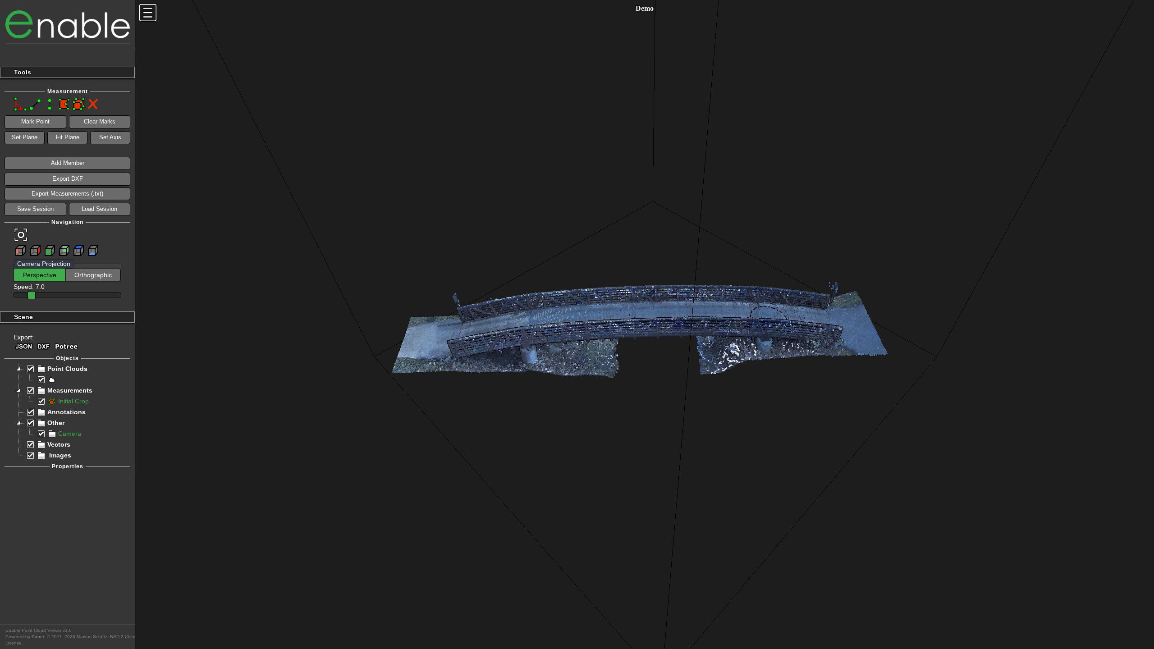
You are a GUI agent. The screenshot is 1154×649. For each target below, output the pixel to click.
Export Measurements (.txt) (67, 193)
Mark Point (35, 121)
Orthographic (93, 275)
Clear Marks (99, 121)
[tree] (67, 412)
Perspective (39, 275)
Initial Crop (73, 401)
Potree (39, 636)
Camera (69, 433)
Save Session (35, 209)
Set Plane (24, 137)
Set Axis (110, 137)
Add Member (67, 163)
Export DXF (67, 178)
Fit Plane (67, 137)
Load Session (99, 209)
